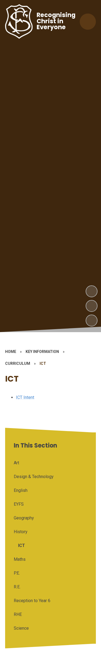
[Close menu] (88, 22)
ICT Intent (25, 397)
